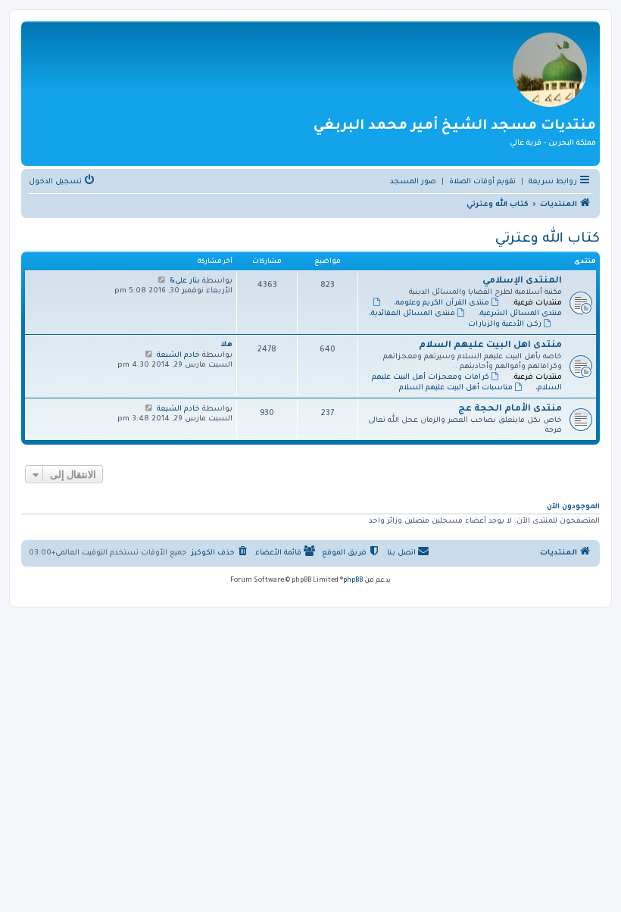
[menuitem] (482, 182)
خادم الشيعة (178, 355)
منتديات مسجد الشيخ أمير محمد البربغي (455, 126)
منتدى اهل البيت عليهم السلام (490, 346)
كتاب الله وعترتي (547, 239)
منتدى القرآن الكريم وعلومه (442, 303)
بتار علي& (185, 281)
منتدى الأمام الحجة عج (510, 409)
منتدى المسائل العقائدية (413, 314)
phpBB (353, 581)
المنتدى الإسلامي (522, 281)
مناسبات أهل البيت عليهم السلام (456, 388)
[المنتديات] (549, 68)
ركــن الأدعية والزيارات (504, 324)
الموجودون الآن (573, 507)
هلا (226, 345)
